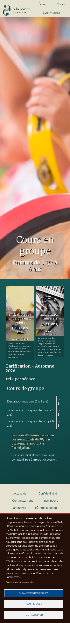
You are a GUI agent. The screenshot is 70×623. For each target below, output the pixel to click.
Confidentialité (47, 493)
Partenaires (19, 507)
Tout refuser (33, 604)
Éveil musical (51, 12)
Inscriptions (51, 500)
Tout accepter (33, 615)
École (42, 4)
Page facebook (48, 507)
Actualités (19, 493)
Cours (61, 4)
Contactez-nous (22, 500)
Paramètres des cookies (33, 593)
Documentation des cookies (20, 582)
